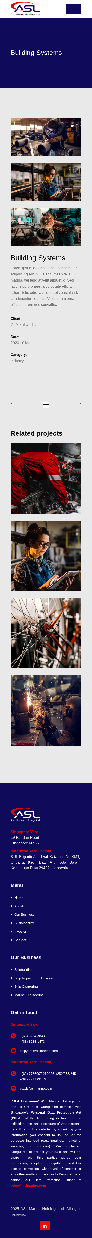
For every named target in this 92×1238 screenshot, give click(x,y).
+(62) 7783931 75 (33, 1079)
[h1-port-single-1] (46, 227)
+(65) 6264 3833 (32, 1036)
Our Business (24, 914)
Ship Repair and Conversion (35, 978)
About (18, 906)
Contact (20, 940)
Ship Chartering (26, 986)
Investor (20, 931)
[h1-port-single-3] (46, 182)
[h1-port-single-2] (46, 137)
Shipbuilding (23, 969)
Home (18, 897)
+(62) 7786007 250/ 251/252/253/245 (48, 1074)
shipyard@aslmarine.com (39, 1051)
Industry (17, 361)
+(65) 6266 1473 (32, 1041)
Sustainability (24, 923)
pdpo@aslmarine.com (28, 1185)
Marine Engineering (29, 995)
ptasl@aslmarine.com (36, 1088)
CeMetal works (23, 325)
